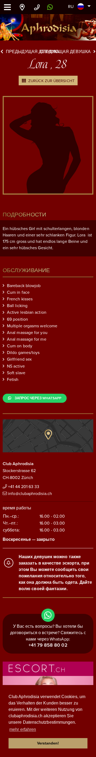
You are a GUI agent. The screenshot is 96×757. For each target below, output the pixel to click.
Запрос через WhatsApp (37, 398)
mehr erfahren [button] (22, 729)
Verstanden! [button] (48, 743)
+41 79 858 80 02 (48, 645)
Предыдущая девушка (32, 51)
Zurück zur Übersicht (50, 80)
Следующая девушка (65, 51)
